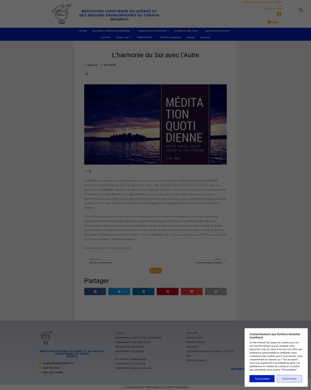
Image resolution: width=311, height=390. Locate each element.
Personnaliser (289, 378)
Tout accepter (262, 378)
